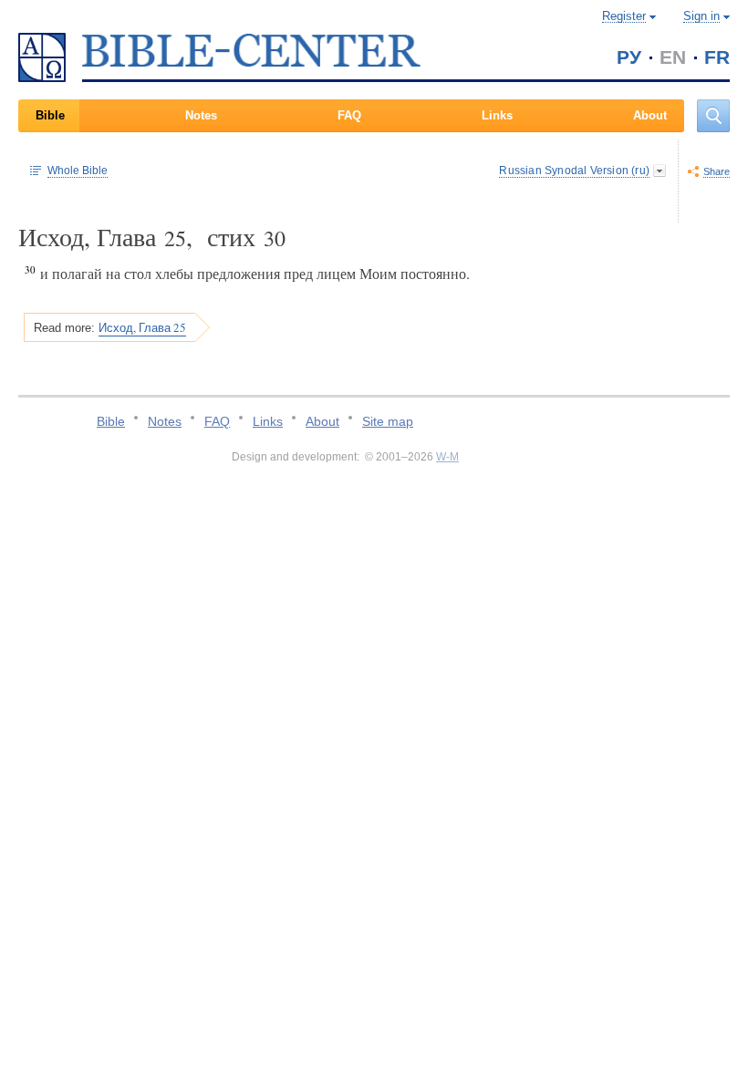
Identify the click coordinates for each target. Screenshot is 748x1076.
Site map (387, 421)
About (650, 115)
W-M (447, 456)
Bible (50, 115)
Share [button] (716, 171)
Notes (201, 115)
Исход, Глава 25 (142, 327)
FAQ (349, 115)
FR (717, 57)
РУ (629, 57)
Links (497, 115)
